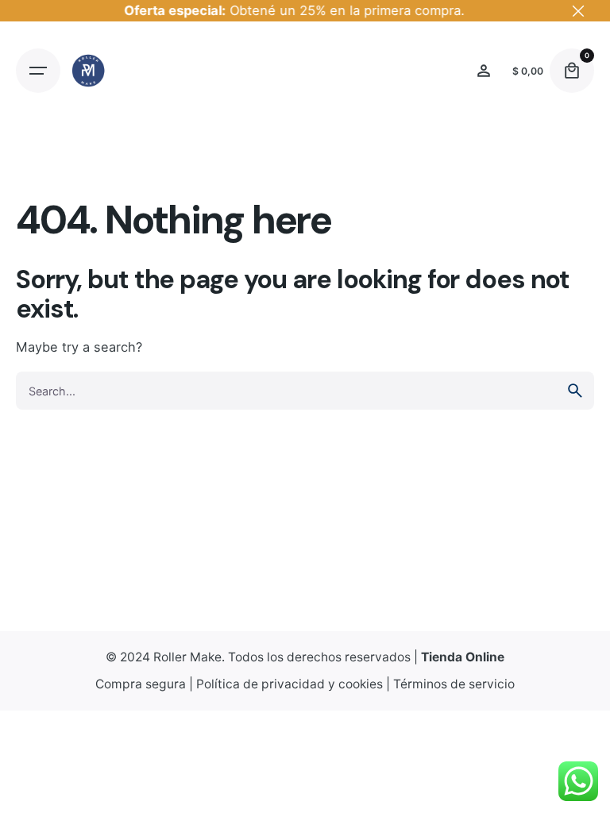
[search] (575, 391)
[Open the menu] (38, 70)
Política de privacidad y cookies (289, 684)
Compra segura (140, 684)
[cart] (572, 70)
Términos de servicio (454, 684)
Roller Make (187, 657)
